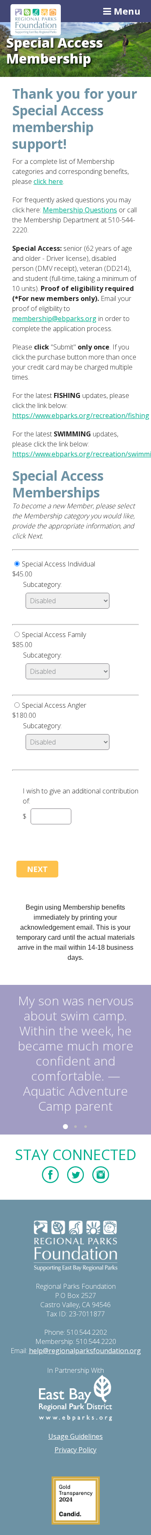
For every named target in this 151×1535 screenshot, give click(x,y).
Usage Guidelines (75, 1436)
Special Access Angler (54, 705)
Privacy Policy (75, 1449)
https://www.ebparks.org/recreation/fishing (80, 415)
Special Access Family (54, 634)
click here (48, 181)
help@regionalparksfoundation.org (85, 1350)
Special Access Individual (58, 564)
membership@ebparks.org (54, 318)
